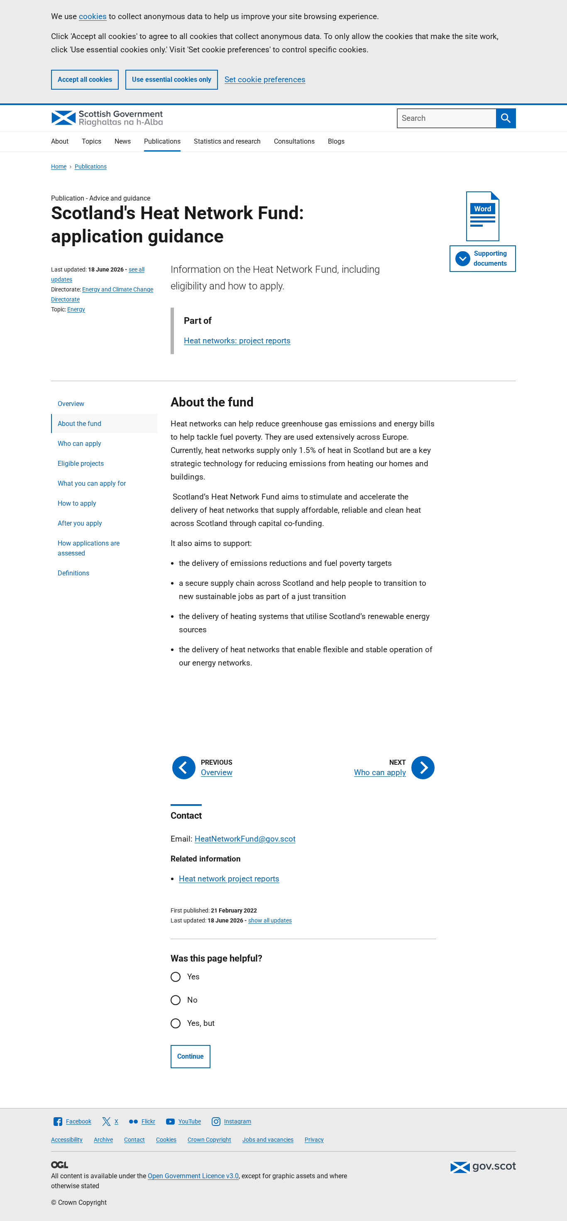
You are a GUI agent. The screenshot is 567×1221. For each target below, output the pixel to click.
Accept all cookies (85, 79)
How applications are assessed (89, 548)
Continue (190, 1056)
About (59, 141)
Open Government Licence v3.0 (193, 1176)
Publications (162, 141)
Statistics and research (227, 141)
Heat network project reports (229, 878)
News (123, 141)
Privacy (314, 1139)
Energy (76, 309)
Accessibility (67, 1139)
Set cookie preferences (265, 79)
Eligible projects (81, 463)
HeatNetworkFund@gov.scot (245, 839)
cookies (93, 16)
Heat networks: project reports (237, 340)
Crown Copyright (209, 1139)
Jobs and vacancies (267, 1139)
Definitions (73, 573)
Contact (134, 1139)
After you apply (80, 523)
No (192, 1000)
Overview (71, 404)
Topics (91, 141)
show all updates (270, 920)
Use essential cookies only (171, 79)
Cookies (166, 1139)
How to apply (77, 503)
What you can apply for (92, 483)
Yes (193, 976)
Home (58, 166)
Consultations (294, 141)
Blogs (336, 141)
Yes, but (201, 1023)
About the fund (79, 424)
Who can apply (79, 444)
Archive (103, 1139)
